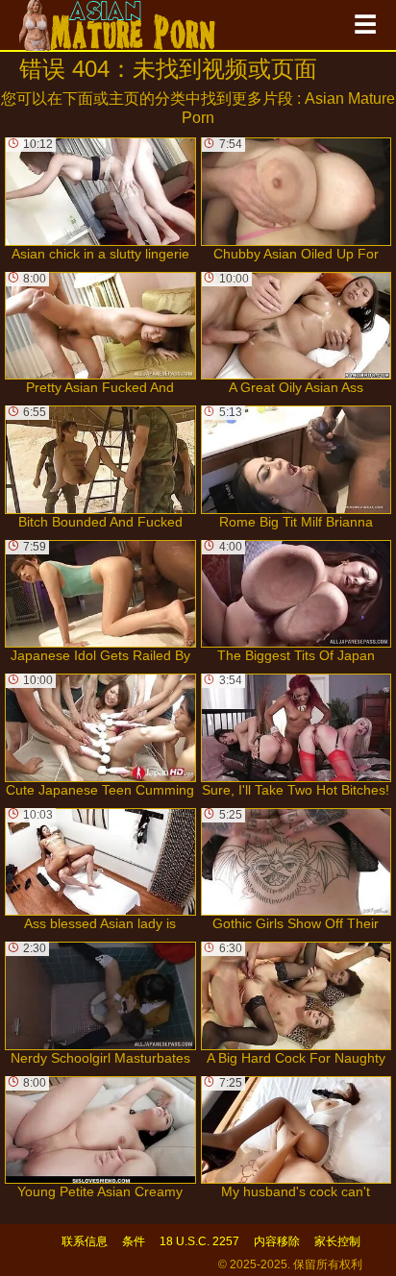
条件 (133, 1241)
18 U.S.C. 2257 (199, 1241)
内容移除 (277, 1241)
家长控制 (337, 1241)
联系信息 (85, 1241)
